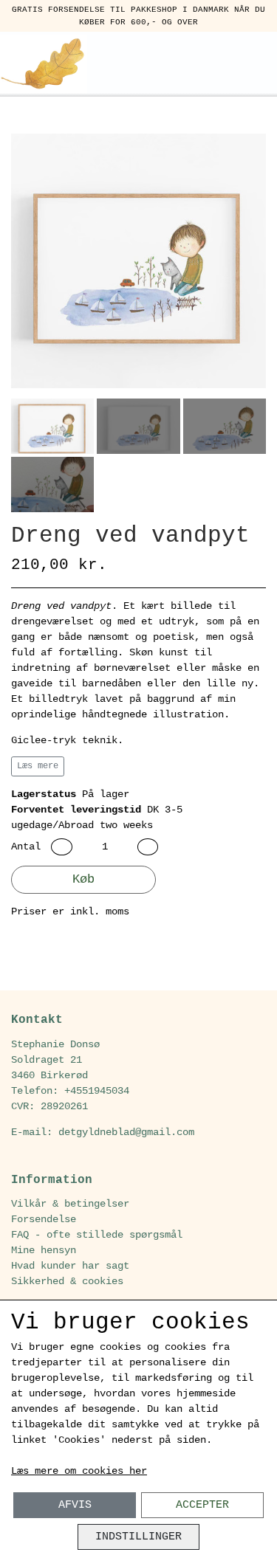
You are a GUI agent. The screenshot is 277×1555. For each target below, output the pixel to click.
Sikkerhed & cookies (67, 1281)
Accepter (202, 1504)
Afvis (75, 1504)
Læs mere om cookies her (79, 1471)
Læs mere (37, 766)
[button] (61, 846)
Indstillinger (138, 1536)
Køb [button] (83, 879)
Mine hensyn (43, 1250)
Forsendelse (43, 1219)
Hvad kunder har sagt (70, 1266)
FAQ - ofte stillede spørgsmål (96, 1235)
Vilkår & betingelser (70, 1204)
